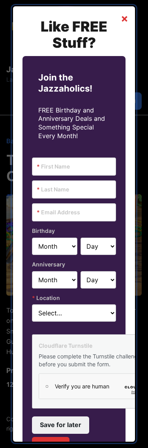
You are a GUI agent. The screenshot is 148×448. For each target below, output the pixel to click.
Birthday (43, 230)
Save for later (60, 425)
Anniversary (48, 264)
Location (46, 297)
